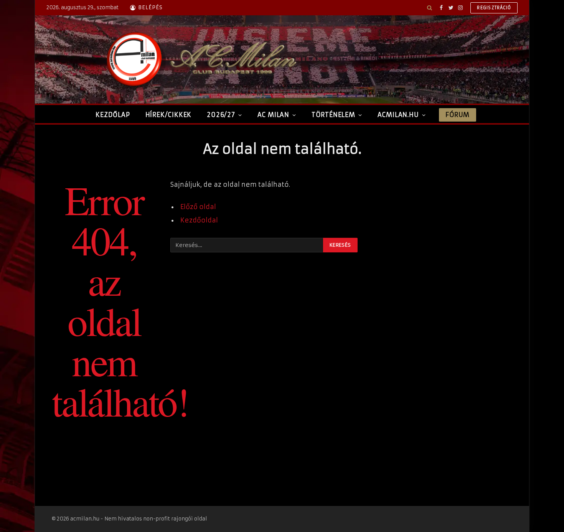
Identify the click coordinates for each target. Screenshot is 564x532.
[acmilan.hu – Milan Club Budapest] (199, 59)
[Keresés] (429, 7)
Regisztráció (494, 7)
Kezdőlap (113, 115)
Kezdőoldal (199, 220)
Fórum (457, 115)
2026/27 (221, 115)
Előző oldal (198, 207)
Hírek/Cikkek (168, 115)
